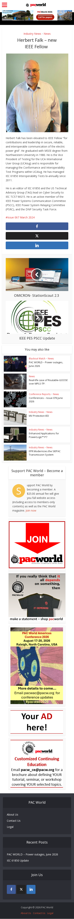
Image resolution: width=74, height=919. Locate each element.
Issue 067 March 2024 (21, 217)
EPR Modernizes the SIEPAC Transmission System (45, 452)
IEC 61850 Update (18, 860)
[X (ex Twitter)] (21, 889)
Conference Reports (39, 394)
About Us (12, 814)
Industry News (32, 33)
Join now (31, 510)
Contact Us (13, 820)
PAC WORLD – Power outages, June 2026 (32, 854)
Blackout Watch (37, 358)
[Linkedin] (31, 889)
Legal (10, 827)
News (47, 33)
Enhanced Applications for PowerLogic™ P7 (44, 435)
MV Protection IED (39, 415)
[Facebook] (11, 889)
